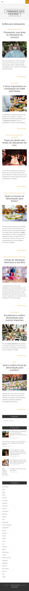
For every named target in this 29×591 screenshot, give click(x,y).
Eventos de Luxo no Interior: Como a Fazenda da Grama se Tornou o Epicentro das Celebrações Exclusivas (13, 443)
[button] (1, 1)
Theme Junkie (14, 587)
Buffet (13, 83)
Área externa (5, 487)
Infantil (4, 549)
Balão (3, 489)
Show (3, 574)
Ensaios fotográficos (13, 257)
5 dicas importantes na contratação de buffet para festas (14, 88)
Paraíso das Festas (15, 585)
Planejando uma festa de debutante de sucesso (14, 34)
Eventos (16, 29)
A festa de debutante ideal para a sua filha (14, 261)
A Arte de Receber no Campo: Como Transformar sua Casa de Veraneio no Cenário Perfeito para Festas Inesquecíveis (18, 452)
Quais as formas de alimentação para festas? (14, 198)
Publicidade (5, 563)
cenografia (13, 135)
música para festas (6, 557)
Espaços (4, 530)
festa (20, 29)
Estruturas (23, 257)
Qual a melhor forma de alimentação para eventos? (14, 367)
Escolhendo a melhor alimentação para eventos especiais (14, 317)
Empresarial (5, 522)
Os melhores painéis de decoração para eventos (18, 469)
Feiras (3, 541)
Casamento (11, 193)
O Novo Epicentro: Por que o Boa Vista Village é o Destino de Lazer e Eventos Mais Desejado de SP (18, 461)
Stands (3, 577)
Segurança (4, 566)
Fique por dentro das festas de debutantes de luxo (14, 142)
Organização (14, 137)
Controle (4, 508)
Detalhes (4, 517)
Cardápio (4, 497)
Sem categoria (5, 568)
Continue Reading (21, 76)
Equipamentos (5, 527)
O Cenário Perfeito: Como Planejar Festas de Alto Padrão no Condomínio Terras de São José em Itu (18, 434)
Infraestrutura (5, 552)
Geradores (4, 547)
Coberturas (5, 506)
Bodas (3, 492)
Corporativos (5, 511)
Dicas (16, 193)
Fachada (4, 538)
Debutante (10, 29)
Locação (4, 555)
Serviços (4, 571)
